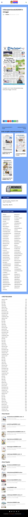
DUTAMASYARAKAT (18, 218)
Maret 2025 (14, 326)
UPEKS (4, 287)
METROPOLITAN (6, 243)
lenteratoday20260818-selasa (14, 480)
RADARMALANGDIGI (18, 253)
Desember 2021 (14, 387)
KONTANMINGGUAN (7, 233)
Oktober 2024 (14, 333)
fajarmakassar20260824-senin (14, 439)
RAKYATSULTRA (17, 260)
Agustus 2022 (14, 374)
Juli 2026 (14, 301)
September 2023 (14, 354)
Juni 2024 (14, 340)
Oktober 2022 (14, 371)
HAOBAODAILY (6, 223)
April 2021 (14, 399)
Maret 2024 (14, 344)
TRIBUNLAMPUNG (17, 281)
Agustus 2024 (14, 337)
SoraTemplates (11, 513)
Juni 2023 (14, 359)
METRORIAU (16, 243)
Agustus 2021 (14, 393)
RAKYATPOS (16, 259)
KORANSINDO (5, 236)
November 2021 (14, 388)
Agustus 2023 (14, 355)
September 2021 (14, 391)
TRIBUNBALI (5, 276)
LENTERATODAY (17, 238)
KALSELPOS (16, 226)
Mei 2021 (14, 398)
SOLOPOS (16, 267)
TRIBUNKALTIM (6, 281)
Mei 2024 (14, 341)
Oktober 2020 (14, 409)
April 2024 (14, 343)
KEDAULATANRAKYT (7, 230)
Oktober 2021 (14, 390)
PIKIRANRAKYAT (17, 247)
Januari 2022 (14, 385)
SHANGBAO (16, 264)
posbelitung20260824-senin (13, 424)
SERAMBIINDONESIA (7, 264)
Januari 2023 (14, 366)
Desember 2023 (14, 349)
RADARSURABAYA (17, 255)
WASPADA (5, 289)
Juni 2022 (14, 377)
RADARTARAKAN (6, 257)
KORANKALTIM (17, 233)
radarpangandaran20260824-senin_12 (7, 178)
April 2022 (14, 381)
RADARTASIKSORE (6, 259)
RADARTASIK (16, 257)
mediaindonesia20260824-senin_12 (7, 153)
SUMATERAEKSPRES (18, 270)
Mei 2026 (14, 304)
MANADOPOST (6, 240)
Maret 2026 (14, 307)
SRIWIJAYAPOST (6, 269)
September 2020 (14, 410)
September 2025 (14, 316)
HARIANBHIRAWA (17, 223)
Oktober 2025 (14, 315)
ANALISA (4, 214)
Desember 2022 (14, 368)
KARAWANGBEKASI (18, 228)
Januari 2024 (14, 348)
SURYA (15, 272)
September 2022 (14, 373)
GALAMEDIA (16, 219)
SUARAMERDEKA (17, 269)
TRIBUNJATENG (6, 279)
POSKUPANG (17, 250)
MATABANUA (17, 240)
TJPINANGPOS (17, 274)
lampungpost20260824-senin (14, 446)
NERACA (16, 245)
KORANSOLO (17, 236)
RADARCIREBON (17, 252)
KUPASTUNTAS (6, 238)
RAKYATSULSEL (6, 260)
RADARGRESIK (6, 253)
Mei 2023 (14, 360)
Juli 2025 (14, 319)
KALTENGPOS (5, 228)
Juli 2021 (14, 395)
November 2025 (14, 313)
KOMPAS (16, 230)
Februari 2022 (14, 384)
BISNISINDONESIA (6, 218)
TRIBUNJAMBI (17, 277)
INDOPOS (5, 224)
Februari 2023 (14, 365)
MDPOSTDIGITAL (6, 241)
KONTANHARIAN (17, 231)
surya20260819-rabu (12, 487)
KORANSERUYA (6, 235)
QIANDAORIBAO (6, 252)
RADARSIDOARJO (6, 255)
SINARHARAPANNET (7, 265)
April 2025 (14, 324)
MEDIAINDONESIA (17, 241)
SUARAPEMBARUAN (7, 270)
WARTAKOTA (17, 287)
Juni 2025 (14, 321)
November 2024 (14, 332)
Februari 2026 (14, 308)
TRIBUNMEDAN (17, 282)
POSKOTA (5, 250)
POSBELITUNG (17, 248)
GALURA (4, 221)
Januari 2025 (14, 329)
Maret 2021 (14, 401)
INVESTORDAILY (6, 226)
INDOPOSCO (16, 224)
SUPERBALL (5, 272)
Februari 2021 (14, 402)
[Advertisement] (14, 31)
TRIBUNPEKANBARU (7, 284)
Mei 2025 (14, 323)
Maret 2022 (14, 382)
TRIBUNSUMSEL (6, 286)
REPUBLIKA (5, 262)
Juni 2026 (14, 302)
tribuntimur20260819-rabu (13, 502)
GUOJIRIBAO (16, 221)
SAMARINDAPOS (17, 262)
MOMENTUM (5, 245)
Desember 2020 (14, 406)
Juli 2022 (14, 376)
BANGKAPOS (17, 214)
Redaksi (7, 14)
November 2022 (14, 370)
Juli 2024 (14, 338)
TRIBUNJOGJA (17, 279)
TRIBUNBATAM (17, 276)
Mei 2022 (14, 379)
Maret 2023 (14, 363)
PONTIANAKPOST (6, 248)
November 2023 (14, 351)
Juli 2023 (14, 357)
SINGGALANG (5, 267)
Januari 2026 (14, 310)
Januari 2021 (14, 404)
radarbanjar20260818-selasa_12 (14, 495)
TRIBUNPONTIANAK (18, 284)
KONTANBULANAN (6, 231)
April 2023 (14, 362)
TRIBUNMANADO (6, 282)
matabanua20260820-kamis (13, 465)
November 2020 (14, 407)
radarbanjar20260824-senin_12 (14, 454)
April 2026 (14, 305)
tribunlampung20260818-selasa (14, 472)
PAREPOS (5, 247)
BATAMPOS (16, 216)
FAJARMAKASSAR (6, 219)
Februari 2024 (14, 346)
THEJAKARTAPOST (6, 274)
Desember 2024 (14, 330)
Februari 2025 (14, 327)
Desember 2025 (14, 312)
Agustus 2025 (14, 318)
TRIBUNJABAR (5, 277)
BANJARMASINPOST (7, 216)
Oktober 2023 (14, 352)
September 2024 (14, 335)
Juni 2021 (14, 396)
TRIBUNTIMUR (17, 286)
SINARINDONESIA (17, 265)
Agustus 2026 (14, 299)
